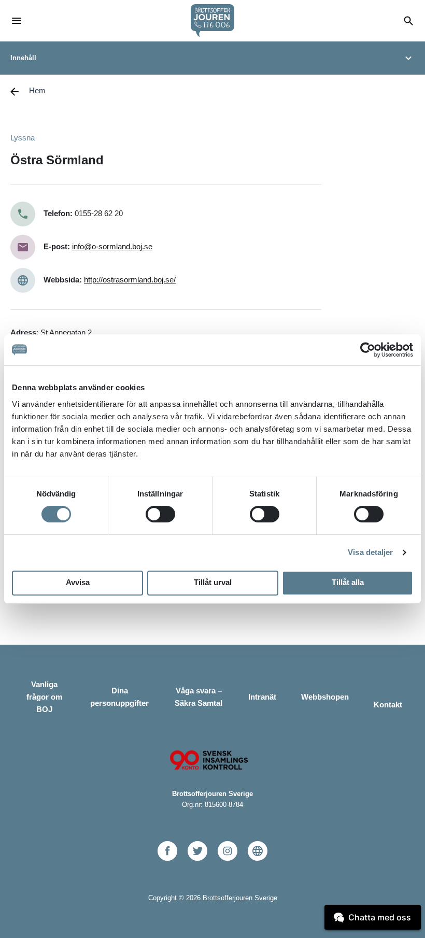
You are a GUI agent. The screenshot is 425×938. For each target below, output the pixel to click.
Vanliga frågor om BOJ (44, 697)
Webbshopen (325, 696)
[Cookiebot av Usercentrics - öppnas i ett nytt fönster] (367, 350)
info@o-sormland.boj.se (112, 246)
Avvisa (78, 582)
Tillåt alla (348, 582)
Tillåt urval (213, 582)
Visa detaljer (370, 552)
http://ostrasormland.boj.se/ (130, 279)
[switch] (160, 514)
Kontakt (388, 704)
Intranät (262, 696)
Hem (37, 90)
